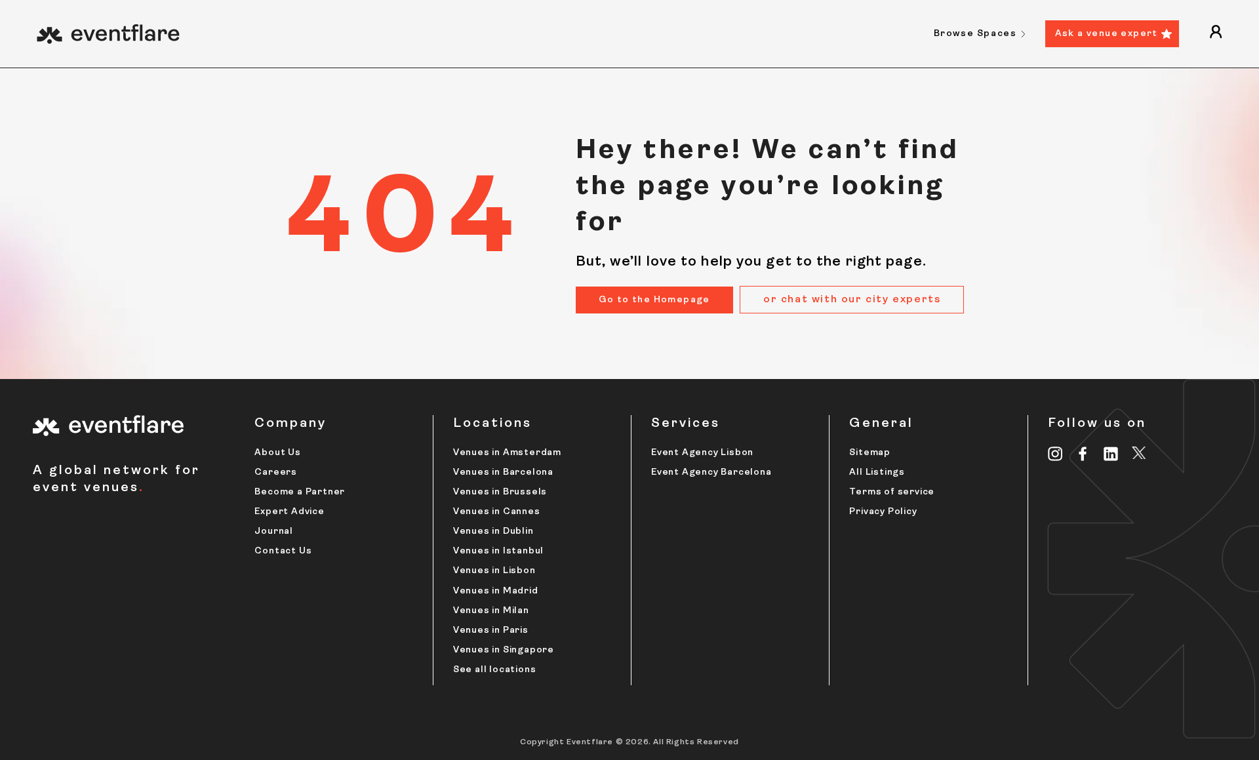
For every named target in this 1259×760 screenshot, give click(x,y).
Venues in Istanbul (498, 551)
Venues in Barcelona (503, 472)
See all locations (494, 670)
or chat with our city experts (851, 299)
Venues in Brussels (500, 492)
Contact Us (282, 551)
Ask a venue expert (1106, 34)
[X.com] (1139, 455)
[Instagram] (1055, 454)
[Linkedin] (1111, 454)
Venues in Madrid (495, 591)
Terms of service (891, 492)
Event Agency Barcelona (711, 472)
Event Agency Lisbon (702, 453)
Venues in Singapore (503, 650)
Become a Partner (299, 492)
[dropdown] (1215, 33)
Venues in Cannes (496, 512)
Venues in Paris (491, 630)
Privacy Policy (883, 512)
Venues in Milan (491, 611)
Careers (275, 472)
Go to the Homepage (654, 300)
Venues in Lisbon (494, 571)
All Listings (877, 472)
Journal (273, 531)
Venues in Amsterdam (507, 453)
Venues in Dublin (493, 531)
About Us (277, 453)
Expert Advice (289, 512)
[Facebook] (1082, 454)
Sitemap (869, 453)
